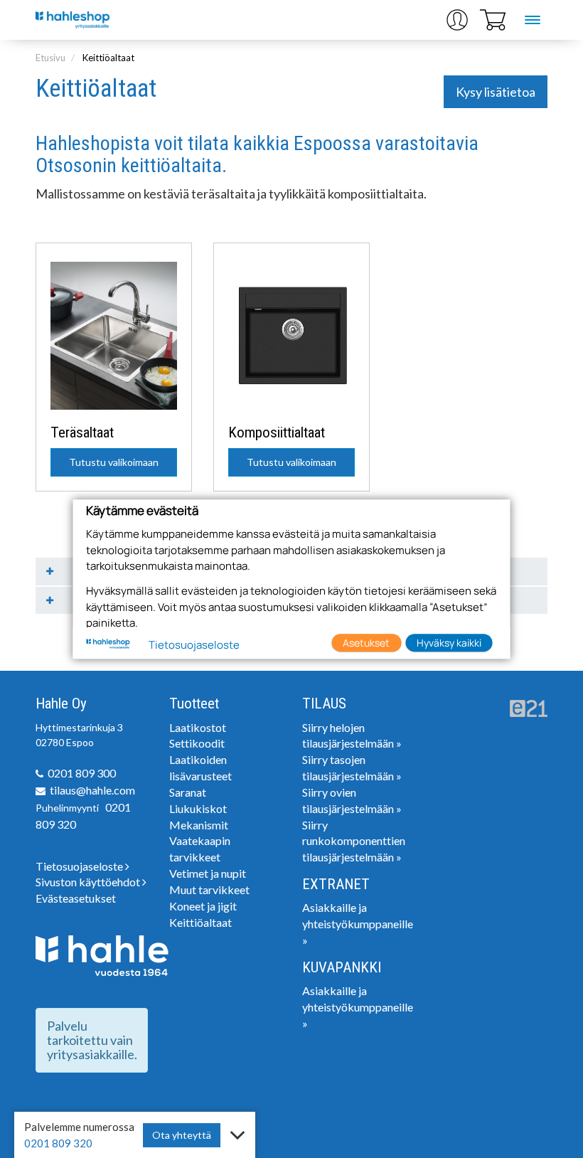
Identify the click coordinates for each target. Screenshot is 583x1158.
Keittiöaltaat (108, 57)
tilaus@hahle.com (92, 790)
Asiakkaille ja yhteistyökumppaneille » (357, 924)
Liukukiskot (198, 808)
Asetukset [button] (366, 642)
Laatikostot (197, 727)
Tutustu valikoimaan (114, 462)
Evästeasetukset (76, 898)
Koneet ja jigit (203, 906)
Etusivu (50, 57)
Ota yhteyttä (181, 1135)
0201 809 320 (58, 1143)
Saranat (187, 792)
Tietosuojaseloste (80, 866)
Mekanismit (198, 825)
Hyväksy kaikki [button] (449, 642)
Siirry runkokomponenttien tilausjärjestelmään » (353, 841)
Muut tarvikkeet (209, 889)
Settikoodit (197, 743)
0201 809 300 (82, 773)
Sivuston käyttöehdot (89, 881)
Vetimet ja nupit (207, 873)
